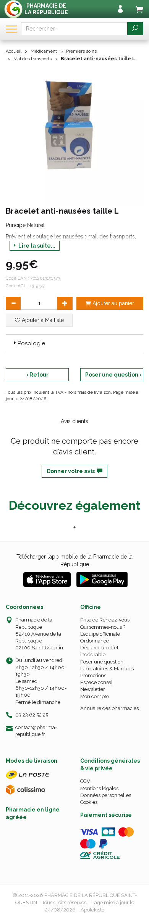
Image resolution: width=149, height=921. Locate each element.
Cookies (88, 802)
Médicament (44, 51)
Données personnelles (105, 795)
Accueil (13, 51)
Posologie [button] (31, 343)
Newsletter (92, 689)
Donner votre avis (72, 471)
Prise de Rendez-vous (105, 620)
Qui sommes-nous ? (102, 627)
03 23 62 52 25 (31, 715)
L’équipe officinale (100, 634)
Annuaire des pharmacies (109, 708)
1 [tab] (74, 527)
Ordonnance (94, 641)
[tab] (74, 343)
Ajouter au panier (112, 303)
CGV (85, 781)
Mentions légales (99, 788)
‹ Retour (37, 375)
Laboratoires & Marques (107, 668)
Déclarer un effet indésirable (99, 651)
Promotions (93, 675)
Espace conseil (97, 682)
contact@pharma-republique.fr (36, 730)
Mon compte (94, 696)
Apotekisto (92, 910)
